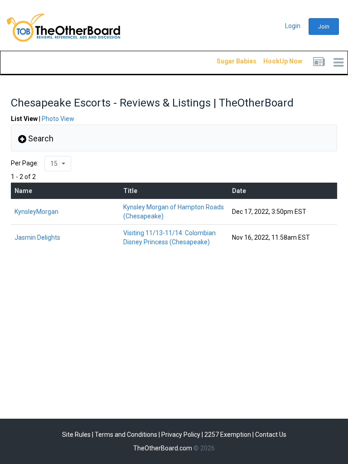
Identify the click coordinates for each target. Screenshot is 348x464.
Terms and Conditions (126, 434)
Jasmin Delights (37, 237)
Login (292, 25)
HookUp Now (272, 61)
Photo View (58, 118)
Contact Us (270, 434)
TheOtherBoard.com (162, 448)
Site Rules (76, 434)
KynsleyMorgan (36, 211)
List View (24, 118)
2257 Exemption (227, 434)
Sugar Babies (226, 61)
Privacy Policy (180, 434)
